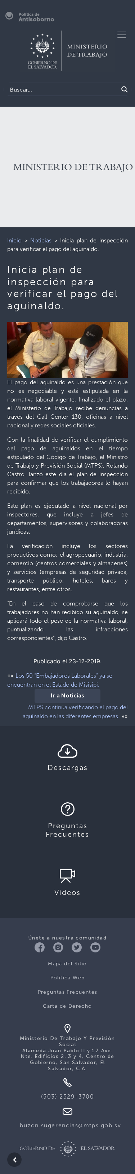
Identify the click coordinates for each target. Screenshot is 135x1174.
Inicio (14, 240)
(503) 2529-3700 (67, 1096)
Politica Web (67, 978)
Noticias (40, 240)
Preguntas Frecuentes (68, 992)
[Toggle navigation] (121, 34)
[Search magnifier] (124, 89)
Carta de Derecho (67, 1006)
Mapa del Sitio (67, 964)
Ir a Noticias (67, 696)
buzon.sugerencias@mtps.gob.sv (70, 1125)
